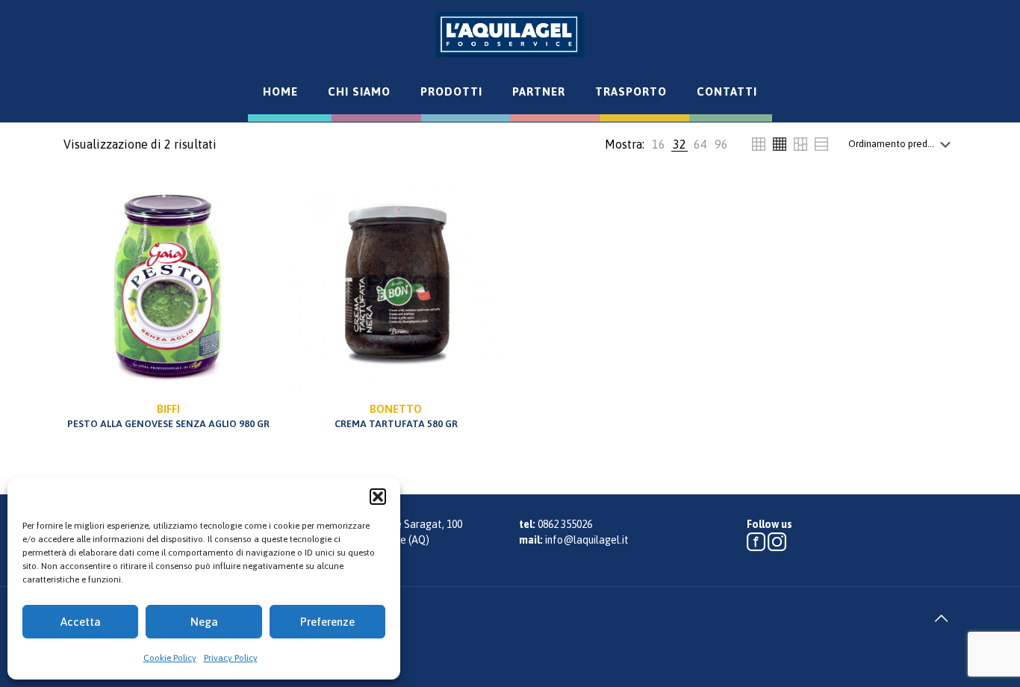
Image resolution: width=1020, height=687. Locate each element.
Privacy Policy (231, 658)
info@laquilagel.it (587, 540)
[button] (377, 496)
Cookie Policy (169, 658)
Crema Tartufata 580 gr (396, 415)
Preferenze (327, 621)
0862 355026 (565, 524)
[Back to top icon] (941, 618)
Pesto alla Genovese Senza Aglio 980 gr (168, 415)
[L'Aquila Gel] (510, 34)
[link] (658, 144)
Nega (204, 621)
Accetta (80, 621)
